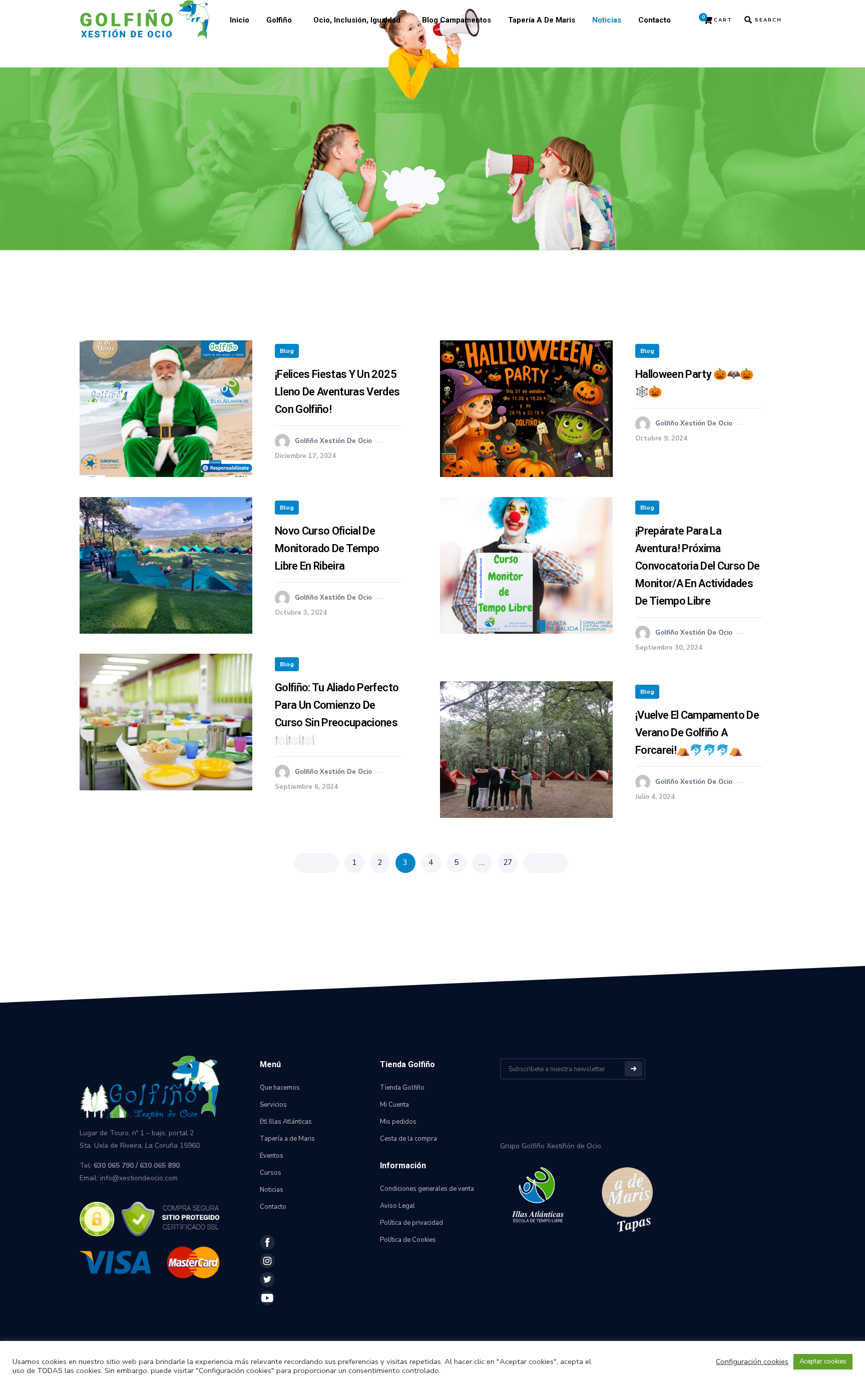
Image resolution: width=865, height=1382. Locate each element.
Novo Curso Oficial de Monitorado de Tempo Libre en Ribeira (327, 548)
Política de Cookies (408, 1239)
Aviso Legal (397, 1205)
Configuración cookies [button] (752, 1361)
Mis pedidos (398, 1121)
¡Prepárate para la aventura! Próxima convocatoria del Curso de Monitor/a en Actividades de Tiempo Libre (697, 566)
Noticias (606, 20)
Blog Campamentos (456, 20)
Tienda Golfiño (402, 1087)
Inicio (239, 20)
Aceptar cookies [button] (822, 1361)
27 (507, 862)
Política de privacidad (411, 1222)
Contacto (654, 20)
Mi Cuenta (394, 1104)
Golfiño (279, 20)
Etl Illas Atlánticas (286, 1121)
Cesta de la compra (408, 1138)
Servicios (273, 1104)
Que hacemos (280, 1087)
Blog (287, 351)
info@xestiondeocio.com (139, 1178)
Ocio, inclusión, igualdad (356, 20)
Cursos (270, 1172)
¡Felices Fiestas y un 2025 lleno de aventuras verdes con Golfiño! (337, 391)
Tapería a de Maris (541, 20)
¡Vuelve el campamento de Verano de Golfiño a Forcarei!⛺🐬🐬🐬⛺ (697, 732)
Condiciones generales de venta (427, 1188)
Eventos (271, 1155)
